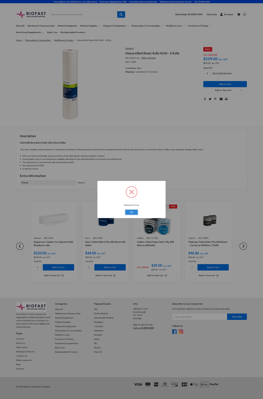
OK (131, 212)
